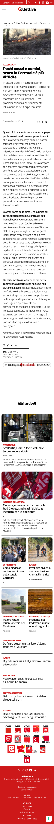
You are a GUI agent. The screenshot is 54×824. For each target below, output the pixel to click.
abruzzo (12, 352)
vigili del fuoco (10, 354)
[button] (39, 122)
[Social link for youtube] (47, 3)
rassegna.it (33, 23)
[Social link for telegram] (51, 3)
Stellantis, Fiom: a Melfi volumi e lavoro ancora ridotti (23, 449)
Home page (7, 23)
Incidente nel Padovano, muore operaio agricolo (39, 623)
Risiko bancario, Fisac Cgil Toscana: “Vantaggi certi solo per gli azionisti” (24, 715)
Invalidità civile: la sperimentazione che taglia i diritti (40, 571)
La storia (27, 815)
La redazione (17, 3)
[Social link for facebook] (39, 3)
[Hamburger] (4, 10)
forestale (8, 357)
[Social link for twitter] (35, 3)
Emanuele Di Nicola (35, 579)
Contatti (6, 3)
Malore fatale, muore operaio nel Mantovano (14, 623)
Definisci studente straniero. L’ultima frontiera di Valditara (24, 645)
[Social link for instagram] (43, 3)
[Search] (29, 3)
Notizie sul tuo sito (27, 812)
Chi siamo (27, 803)
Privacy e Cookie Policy (27, 818)
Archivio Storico (20, 23)
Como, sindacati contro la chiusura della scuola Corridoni (13, 572)
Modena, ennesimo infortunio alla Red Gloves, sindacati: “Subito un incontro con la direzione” (24, 508)
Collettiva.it (27, 776)
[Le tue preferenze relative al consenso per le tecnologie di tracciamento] (49, 819)
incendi (18, 357)
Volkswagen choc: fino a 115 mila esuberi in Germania (23, 680)
